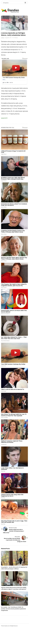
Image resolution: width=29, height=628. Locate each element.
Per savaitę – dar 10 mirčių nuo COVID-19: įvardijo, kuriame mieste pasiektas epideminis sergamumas (13, 608)
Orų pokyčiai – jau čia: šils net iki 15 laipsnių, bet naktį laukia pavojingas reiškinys (14, 568)
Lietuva (2, 37)
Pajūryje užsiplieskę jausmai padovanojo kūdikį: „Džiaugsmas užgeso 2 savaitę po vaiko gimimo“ (13, 588)
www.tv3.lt (4, 118)
